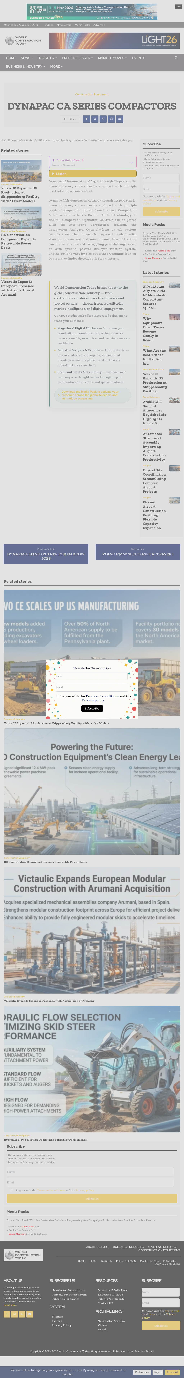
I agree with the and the (95, 698)
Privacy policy (93, 700)
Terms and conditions (102, 696)
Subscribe (92, 708)
